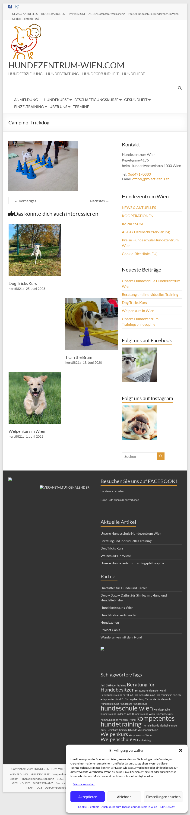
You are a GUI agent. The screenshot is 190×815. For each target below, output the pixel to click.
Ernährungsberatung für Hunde (138, 699)
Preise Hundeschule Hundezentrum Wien (153, 13)
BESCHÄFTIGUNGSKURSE (96, 99)
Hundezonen (110, 622)
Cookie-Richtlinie (88, 807)
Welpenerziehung (148, 729)
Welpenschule (117, 739)
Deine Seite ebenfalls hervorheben (120, 500)
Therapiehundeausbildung (38, 778)
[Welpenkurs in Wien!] (35, 374)
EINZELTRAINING (29, 106)
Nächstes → (99, 201)
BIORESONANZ (43, 783)
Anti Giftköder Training (113, 685)
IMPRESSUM (167, 807)
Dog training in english (168, 694)
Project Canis (110, 630)
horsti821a (16, 289)
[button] (180, 750)
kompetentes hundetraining (138, 721)
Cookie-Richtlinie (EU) (25, 18)
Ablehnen (124, 797)
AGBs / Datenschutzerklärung (107, 13)
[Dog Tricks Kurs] (35, 226)
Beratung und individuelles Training (150, 294)
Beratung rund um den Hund (150, 690)
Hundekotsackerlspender (119, 615)
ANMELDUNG (26, 99)
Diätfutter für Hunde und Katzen (124, 588)
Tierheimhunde (150, 725)
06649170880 (139, 174)
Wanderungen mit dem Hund (121, 637)
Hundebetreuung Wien (117, 608)
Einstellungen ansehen (163, 797)
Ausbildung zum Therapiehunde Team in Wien (129, 807)
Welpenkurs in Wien (140, 734)
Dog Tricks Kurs (23, 283)
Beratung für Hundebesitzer (128, 687)
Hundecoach (164, 699)
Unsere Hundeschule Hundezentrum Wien (131, 533)
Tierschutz (112, 729)
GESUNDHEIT (135, 99)
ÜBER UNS (58, 106)
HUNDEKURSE (56, 99)
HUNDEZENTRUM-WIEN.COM (66, 65)
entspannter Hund (111, 699)
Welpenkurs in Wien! (28, 431)
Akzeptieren (87, 797)
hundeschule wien (127, 708)
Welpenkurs (114, 734)
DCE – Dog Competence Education (58, 787)
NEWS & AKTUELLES (25, 13)
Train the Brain (78, 357)
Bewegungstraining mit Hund (117, 694)
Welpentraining (142, 740)
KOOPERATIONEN (53, 13)
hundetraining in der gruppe (116, 713)
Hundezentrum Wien (112, 491)
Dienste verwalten (84, 784)
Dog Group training (144, 694)
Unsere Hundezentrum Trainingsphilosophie (132, 563)
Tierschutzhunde (128, 729)
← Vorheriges (25, 201)
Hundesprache (162, 709)
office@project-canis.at (150, 179)
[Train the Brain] (91, 300)
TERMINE (81, 106)
